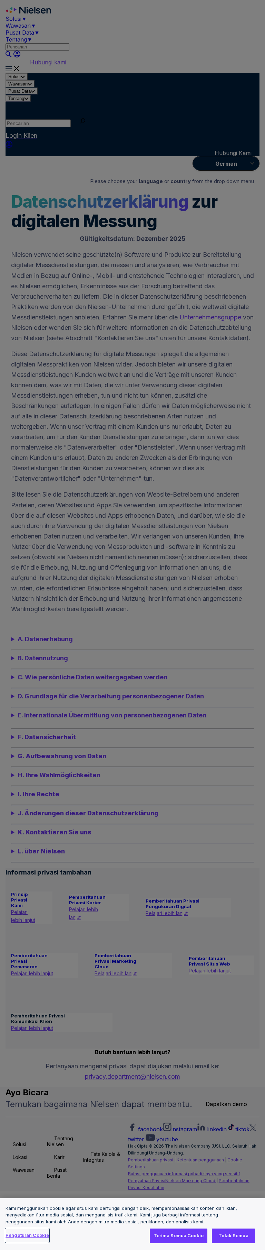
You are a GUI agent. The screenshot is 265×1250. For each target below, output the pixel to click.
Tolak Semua (233, 1235)
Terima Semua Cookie (179, 1235)
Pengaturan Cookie (27, 1235)
